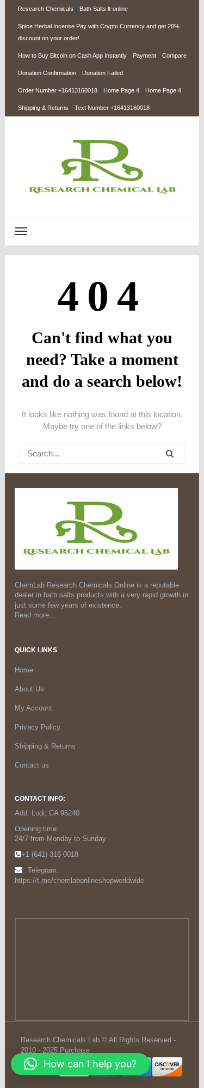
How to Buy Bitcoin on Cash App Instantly (72, 55)
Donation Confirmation (47, 73)
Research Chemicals (45, 8)
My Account (33, 708)
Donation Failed (102, 73)
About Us (29, 689)
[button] (80, 1064)
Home (24, 670)
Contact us (32, 765)
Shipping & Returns (43, 107)
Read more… (35, 615)
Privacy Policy (37, 727)
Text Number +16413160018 (112, 107)
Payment (144, 55)
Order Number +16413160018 (57, 90)
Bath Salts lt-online (103, 8)
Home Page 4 (121, 90)
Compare (174, 55)
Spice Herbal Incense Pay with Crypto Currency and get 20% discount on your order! (99, 32)
